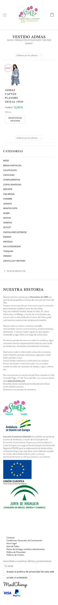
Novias (7, 217)
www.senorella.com (16, 380)
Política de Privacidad (15, 552)
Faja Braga (9, 194)
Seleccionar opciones (15, 119)
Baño (6, 160)
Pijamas (7, 236)
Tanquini (8, 251)
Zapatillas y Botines (14, 260)
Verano (7, 255)
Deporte (7, 189)
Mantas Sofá (10, 208)
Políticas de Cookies (15, 554)
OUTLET (7, 227)
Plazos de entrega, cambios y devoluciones (25, 549)
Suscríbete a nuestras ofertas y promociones (27, 561)
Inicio (10, 40)
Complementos (11, 179)
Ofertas (7, 222)
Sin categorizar (12, 246)
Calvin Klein (10, 170)
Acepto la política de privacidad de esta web (30, 571)
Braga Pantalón (12, 165)
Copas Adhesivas (12, 184)
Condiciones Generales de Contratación (24, 540)
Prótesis (8, 241)
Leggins (7, 203)
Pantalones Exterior (14, 232)
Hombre (7, 198)
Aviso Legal (11, 543)
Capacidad (9, 175)
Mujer (6, 213)
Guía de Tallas (12, 546)
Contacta (10, 537)
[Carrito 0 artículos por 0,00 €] (50, 15)
